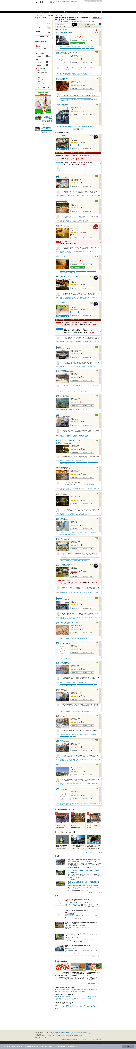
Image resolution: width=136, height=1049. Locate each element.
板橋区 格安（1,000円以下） (76, 195)
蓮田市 (83, 991)
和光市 (95, 989)
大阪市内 (71, 1035)
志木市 (92, 989)
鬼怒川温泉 (89, 1034)
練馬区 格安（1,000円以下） (76, 366)
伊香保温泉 (70, 1034)
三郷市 (79, 991)
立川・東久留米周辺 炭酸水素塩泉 (77, 297)
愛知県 (82, 1032)
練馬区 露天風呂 (93, 532)
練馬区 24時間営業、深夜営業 (83, 637)
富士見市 (75, 991)
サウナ (67, 996)
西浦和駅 (73, 391)
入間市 (88, 989)
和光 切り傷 (68, 171)
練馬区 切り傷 (69, 592)
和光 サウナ (92, 251)
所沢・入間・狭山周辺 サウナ (65, 74)
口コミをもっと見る (96, 956)
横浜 (48, 1035)
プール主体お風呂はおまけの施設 (75, 925)
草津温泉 (49, 1034)
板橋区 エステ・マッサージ (81, 271)
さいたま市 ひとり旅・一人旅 (74, 389)
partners (29, 1046)
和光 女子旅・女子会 (80, 341)
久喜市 (63, 991)
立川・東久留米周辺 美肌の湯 (91, 297)
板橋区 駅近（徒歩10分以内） (88, 195)
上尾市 (71, 989)
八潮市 (71, 991)
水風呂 (89, 996)
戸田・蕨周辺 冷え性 (82, 488)
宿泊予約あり (79, 26)
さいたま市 (59, 1035)
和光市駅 (83, 48)
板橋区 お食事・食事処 (91, 271)
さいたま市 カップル (64, 389)
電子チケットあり (61, 26)
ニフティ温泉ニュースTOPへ (94, 983)
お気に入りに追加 (88, 40)
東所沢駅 (78, 221)
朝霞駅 (79, 48)
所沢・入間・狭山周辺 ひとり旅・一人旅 (92, 46)
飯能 (64, 1035)
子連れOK (57, 1000)
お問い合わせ (99, 1039)
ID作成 (100, 3)
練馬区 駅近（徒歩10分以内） (66, 410)
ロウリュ (81, 998)
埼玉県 (52, 1032)
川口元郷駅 (86, 711)
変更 (49, 27)
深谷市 (67, 989)
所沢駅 (61, 685)
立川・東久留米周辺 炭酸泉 (65, 297)
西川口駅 (65, 658)
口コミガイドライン (86, 1039)
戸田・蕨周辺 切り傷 (74, 488)
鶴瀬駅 (61, 463)
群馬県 (63, 1032)
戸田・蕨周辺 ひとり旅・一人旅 (66, 221)
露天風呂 (94, 996)
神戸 (84, 1035)
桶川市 (60, 991)
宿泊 (64, 998)
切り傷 (79, 1000)
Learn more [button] (75, 1046)
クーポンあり (71, 26)
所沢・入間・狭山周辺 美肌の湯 (66, 682)
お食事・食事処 (58, 998)
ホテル (66, 998)
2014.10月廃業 (69, 914)
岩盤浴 (61, 1000)
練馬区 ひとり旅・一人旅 (65, 366)
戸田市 (84, 989)
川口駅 (82, 560)
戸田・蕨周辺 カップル (74, 220)
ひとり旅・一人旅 (83, 996)
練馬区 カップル (82, 592)
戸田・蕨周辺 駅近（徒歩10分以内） (67, 656)
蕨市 (82, 989)
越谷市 (78, 989)
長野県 (78, 1032)
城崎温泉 (61, 1034)
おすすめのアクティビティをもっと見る (92, 852)
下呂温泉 (65, 1034)
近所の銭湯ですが (70, 948)
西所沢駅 (70, 685)
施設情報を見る (76, 40)
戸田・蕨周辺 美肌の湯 (64, 220)
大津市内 (81, 1035)
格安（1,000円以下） (74, 996)
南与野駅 (86, 391)
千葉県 (56, 1032)
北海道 (74, 1032)
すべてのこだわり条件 (43, 87)
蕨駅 (70, 489)
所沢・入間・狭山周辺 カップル (77, 46)
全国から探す (48, 23)
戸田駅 (74, 272)
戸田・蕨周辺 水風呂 (88, 656)
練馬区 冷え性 (75, 592)
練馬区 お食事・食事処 (86, 513)
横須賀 (53, 1035)
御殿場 (67, 1035)
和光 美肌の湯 (63, 171)
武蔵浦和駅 (82, 391)
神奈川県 (49, 1032)
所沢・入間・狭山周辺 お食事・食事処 (67, 73)
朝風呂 (75, 1000)
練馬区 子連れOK (63, 409)
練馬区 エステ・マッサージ (76, 513)
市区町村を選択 (44, 36)
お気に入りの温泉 (88, 1)
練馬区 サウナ (87, 532)
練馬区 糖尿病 (63, 592)
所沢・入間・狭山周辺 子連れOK (79, 682)
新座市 (56, 991)
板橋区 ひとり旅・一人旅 (65, 195)
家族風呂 (40, 81)
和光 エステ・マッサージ (65, 251)
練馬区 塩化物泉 (63, 783)
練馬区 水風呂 (93, 803)
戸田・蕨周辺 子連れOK (83, 220)
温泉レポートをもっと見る (94, 892)
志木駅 (82, 74)
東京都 (67, 1032)
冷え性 (89, 998)
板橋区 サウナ (97, 195)
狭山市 (56, 989)
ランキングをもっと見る (95, 829)
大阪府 (71, 1032)
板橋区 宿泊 (62, 271)
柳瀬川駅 (97, 341)
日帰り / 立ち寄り (42, 48)
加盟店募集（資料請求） (66, 1039)
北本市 (67, 991)
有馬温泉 (56, 1034)
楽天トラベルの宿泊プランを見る (77, 43)
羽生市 (60, 989)
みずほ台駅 (66, 342)
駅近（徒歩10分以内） (60, 996)
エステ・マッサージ (73, 998)
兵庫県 (60, 1032)
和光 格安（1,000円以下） (84, 251)
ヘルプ (93, 1039)
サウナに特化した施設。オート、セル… (77, 902)
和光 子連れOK (63, 341)
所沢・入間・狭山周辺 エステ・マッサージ (80, 460)
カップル (85, 998)
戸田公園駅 (74, 196)
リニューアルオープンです (73, 937)
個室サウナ (84, 1000)
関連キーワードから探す (40, 1037)
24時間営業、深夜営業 (69, 1000)
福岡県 (85, 1032)
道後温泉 (76, 1034)
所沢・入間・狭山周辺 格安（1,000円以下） (84, 73)
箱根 (52, 1034)
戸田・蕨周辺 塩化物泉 (64, 488)
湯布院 (84, 1034)
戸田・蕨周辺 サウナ (79, 656)
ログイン (95, 3)
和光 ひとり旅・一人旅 (71, 341)
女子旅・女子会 (95, 998)
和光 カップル (79, 171)
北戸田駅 (67, 489)
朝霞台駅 (87, 48)
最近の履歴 (97, 1)
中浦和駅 (77, 391)
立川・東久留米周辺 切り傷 (65, 298)
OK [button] (128, 1046)
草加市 (74, 989)
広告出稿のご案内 (76, 1039)
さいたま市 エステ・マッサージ (87, 389)
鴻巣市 (63, 989)
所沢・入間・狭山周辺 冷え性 (65, 460)
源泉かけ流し (41, 83)
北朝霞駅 (92, 48)
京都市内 (76, 1035)
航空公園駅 (66, 685)
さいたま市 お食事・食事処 (65, 391)
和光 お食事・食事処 (74, 251)
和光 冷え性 (74, 171)
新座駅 (91, 126)
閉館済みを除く (88, 26)
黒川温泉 (80, 1034)
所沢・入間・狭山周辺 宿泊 (65, 46)
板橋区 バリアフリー (74, 435)
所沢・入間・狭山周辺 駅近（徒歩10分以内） (69, 48)
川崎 (50, 1035)
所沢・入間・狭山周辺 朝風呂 (84, 99)
